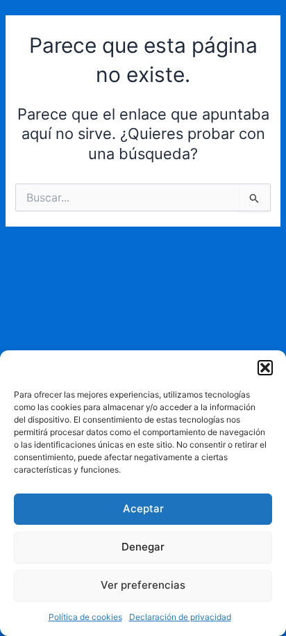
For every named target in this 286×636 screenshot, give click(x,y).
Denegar (143, 546)
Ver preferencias (143, 585)
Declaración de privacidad (180, 617)
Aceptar (143, 508)
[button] (265, 368)
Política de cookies (85, 617)
